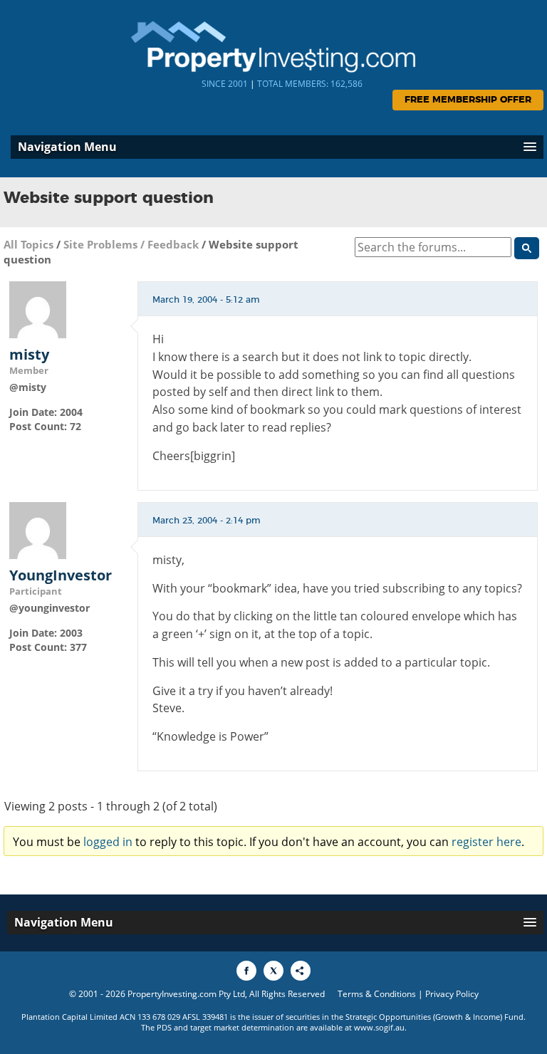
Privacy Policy (452, 994)
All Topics (28, 244)
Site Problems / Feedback (131, 244)
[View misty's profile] (37, 308)
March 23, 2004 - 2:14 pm (206, 520)
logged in (107, 842)
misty (29, 354)
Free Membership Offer (468, 100)
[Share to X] (273, 971)
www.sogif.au (379, 1027)
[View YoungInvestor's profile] (37, 529)
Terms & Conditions (377, 994)
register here (486, 842)
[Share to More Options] (301, 971)
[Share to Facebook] (246, 971)
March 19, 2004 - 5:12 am (206, 300)
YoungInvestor (60, 575)
